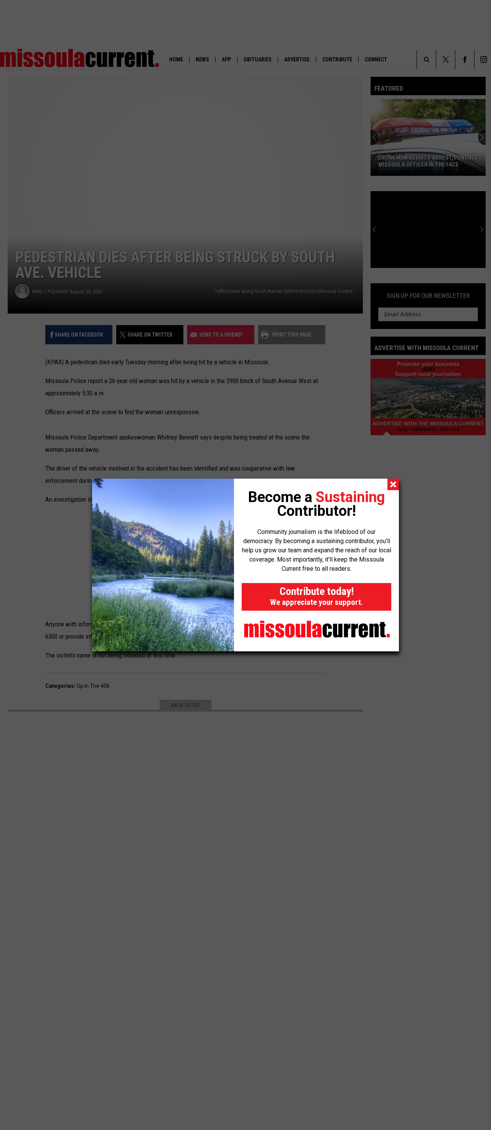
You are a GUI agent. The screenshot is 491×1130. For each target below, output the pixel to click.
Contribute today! (316, 596)
